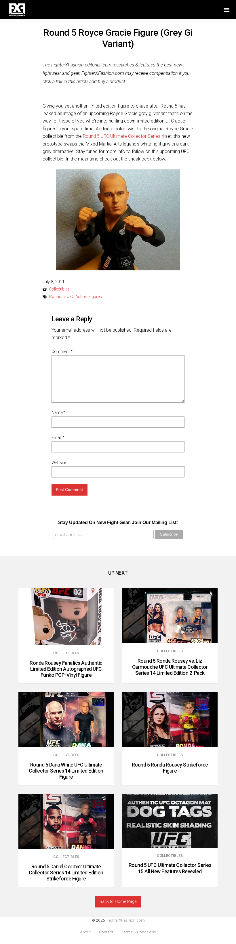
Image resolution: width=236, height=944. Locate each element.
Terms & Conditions (138, 932)
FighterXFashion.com (126, 920)
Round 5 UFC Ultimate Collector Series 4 (123, 136)
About (85, 932)
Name (58, 412)
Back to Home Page (118, 901)
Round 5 (57, 296)
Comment (62, 351)
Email (58, 437)
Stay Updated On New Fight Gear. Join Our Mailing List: (118, 522)
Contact (106, 932)
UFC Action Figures (84, 296)
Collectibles (59, 289)
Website (59, 462)
